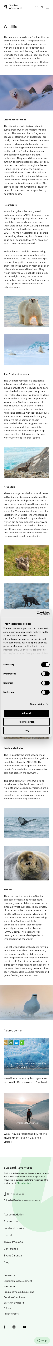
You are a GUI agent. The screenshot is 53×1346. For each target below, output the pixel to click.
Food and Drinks (14, 1228)
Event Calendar (13, 1255)
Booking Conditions (14, 1297)
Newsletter (10, 1286)
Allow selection (26, 722)
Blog (6, 1262)
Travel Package (13, 1241)
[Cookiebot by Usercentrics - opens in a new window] (37, 613)
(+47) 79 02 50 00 (15, 1194)
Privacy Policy (11, 1313)
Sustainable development (18, 1280)
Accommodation (14, 1214)
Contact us (9, 1275)
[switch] (45, 673)
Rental (8, 1235)
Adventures (11, 1221)
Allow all (26, 713)
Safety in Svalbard (14, 1302)
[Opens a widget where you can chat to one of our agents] (42, 1341)
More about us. (24, 1183)
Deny (26, 730)
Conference (11, 1248)
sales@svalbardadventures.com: (24, 1200)
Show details (37, 704)
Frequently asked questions (19, 1291)
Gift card (8, 1308)
